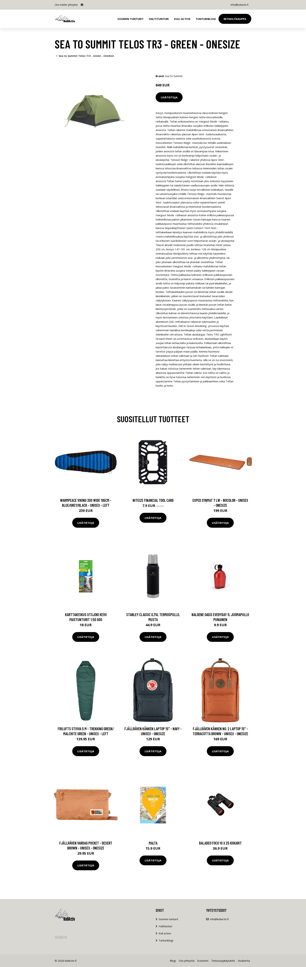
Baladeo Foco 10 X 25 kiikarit (220, 843)
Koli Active (182, 19)
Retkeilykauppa (235, 19)
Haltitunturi (159, 19)
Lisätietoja (169, 97)
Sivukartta (244, 960)
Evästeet (202, 960)
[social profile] (82, 4)
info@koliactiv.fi (239, 4)
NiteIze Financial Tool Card (153, 500)
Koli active (165, 933)
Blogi (173, 960)
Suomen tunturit (130, 19)
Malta (153, 843)
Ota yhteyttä (186, 960)
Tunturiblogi (206, 19)
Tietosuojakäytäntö (223, 960)
